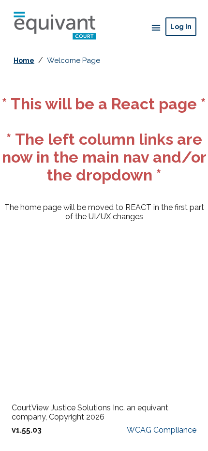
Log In (181, 26)
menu (155, 27)
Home (24, 60)
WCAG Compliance (161, 430)
